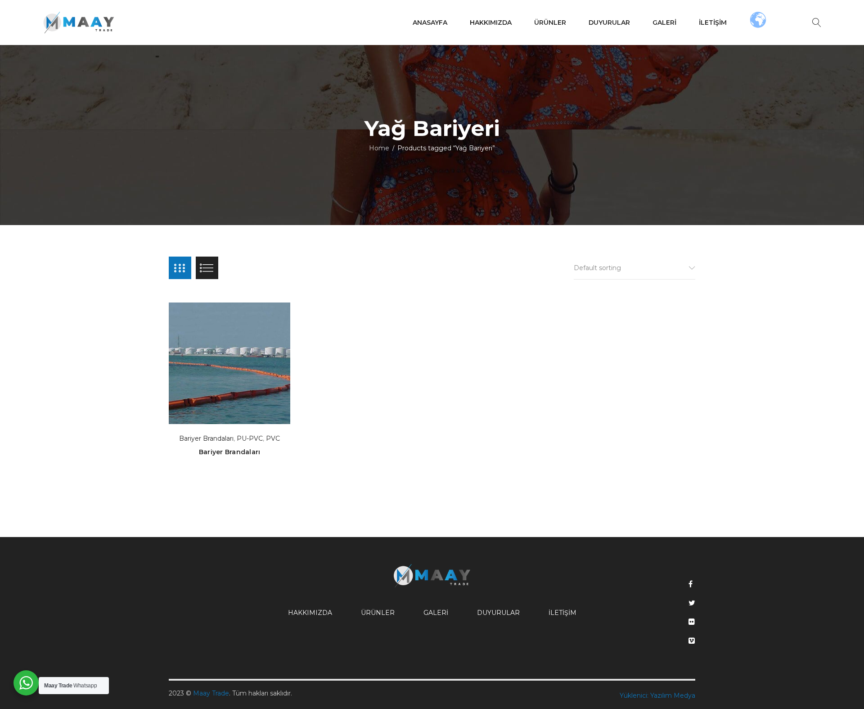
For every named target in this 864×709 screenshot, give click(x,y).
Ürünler (378, 613)
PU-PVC (250, 438)
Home (379, 148)
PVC (273, 438)
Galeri (435, 613)
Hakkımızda (310, 613)
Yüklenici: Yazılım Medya (657, 695)
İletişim (562, 613)
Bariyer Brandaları (206, 438)
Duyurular (498, 613)
